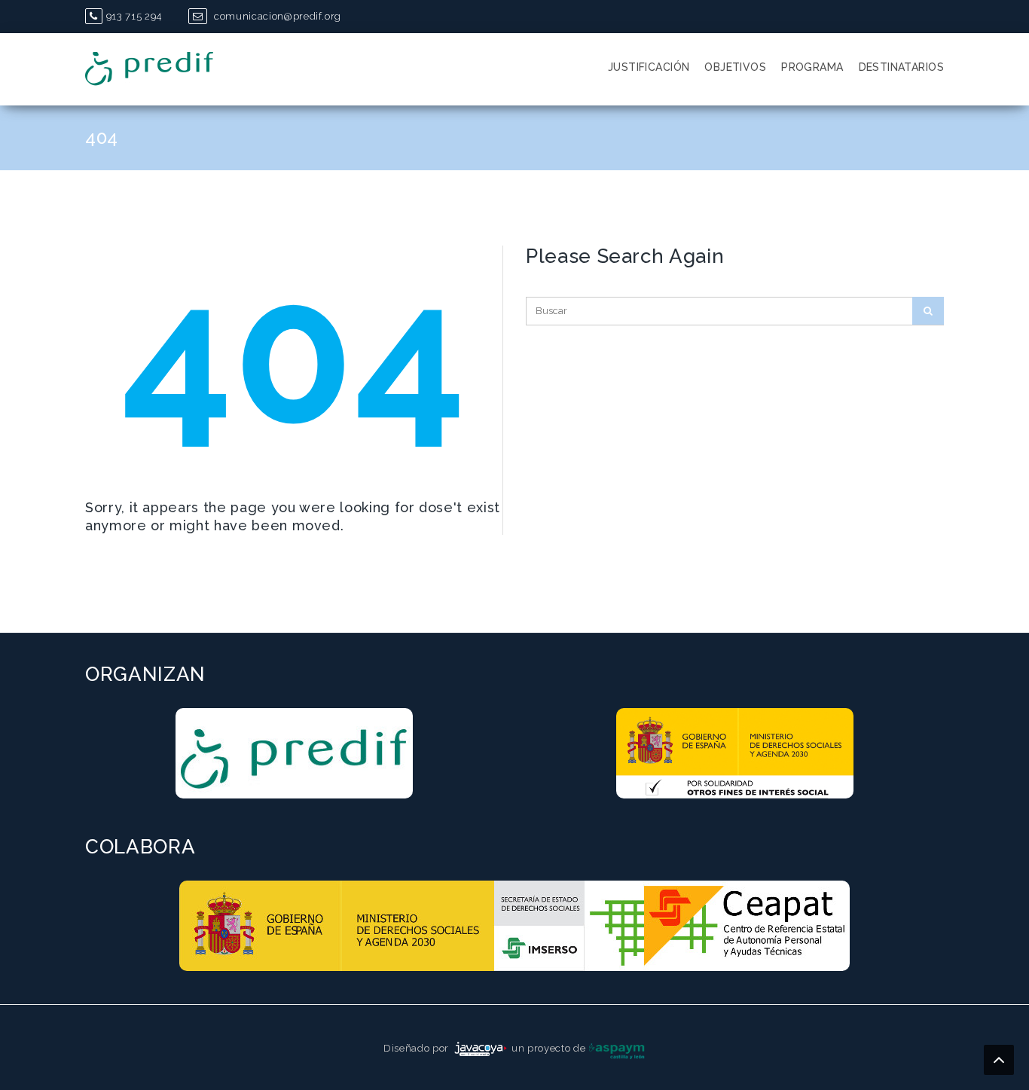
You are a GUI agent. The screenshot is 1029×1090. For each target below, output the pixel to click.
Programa (812, 67)
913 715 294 (134, 16)
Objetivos (735, 67)
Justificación (648, 67)
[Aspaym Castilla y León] (617, 1048)
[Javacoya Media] (480, 1048)
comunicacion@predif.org (276, 16)
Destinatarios (901, 67)
